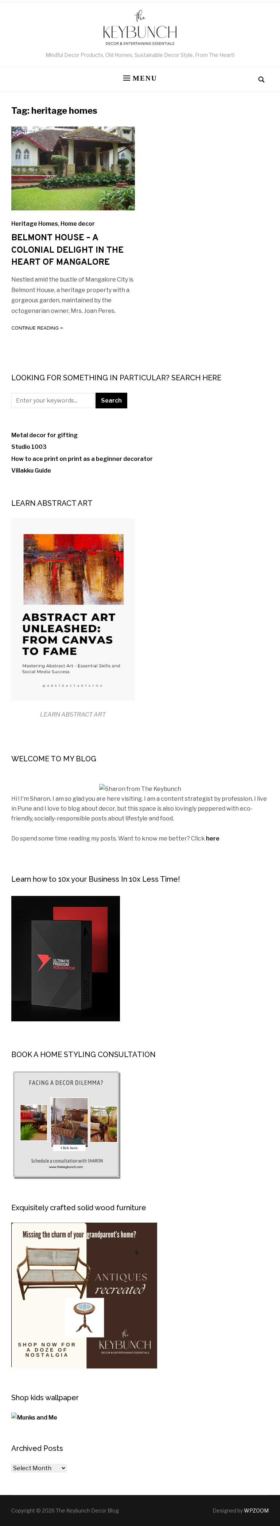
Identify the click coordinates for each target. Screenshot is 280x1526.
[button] (140, 78)
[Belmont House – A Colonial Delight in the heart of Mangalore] (73, 208)
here (212, 838)
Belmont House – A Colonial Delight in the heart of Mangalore (67, 250)
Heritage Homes (34, 223)
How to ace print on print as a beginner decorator (82, 458)
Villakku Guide (31, 470)
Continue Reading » (37, 329)
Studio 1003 (29, 446)
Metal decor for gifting (44, 435)
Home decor (78, 223)
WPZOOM (256, 1510)
